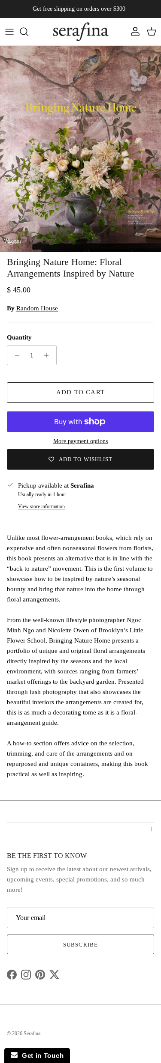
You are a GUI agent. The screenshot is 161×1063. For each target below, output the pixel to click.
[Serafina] (81, 31)
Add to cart (80, 392)
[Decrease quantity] (14, 355)
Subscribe (80, 944)
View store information (41, 506)
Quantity (19, 337)
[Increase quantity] (48, 355)
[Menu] (9, 31)
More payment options (80, 441)
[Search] (28, 31)
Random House (37, 308)
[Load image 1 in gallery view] (80, 149)
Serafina (32, 1033)
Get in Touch (41, 1055)
